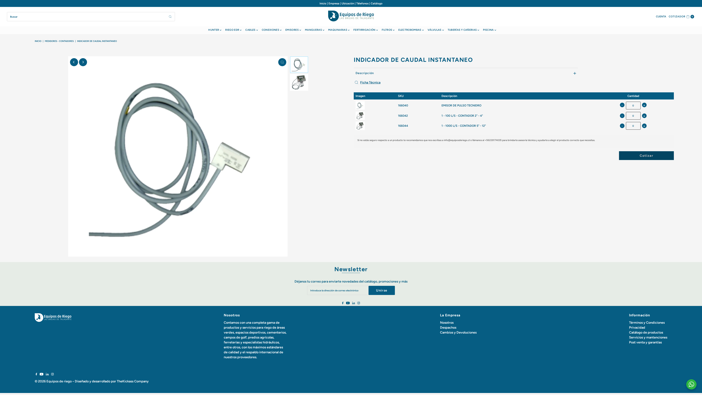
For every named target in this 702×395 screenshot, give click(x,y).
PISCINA (488, 29)
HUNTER (213, 29)
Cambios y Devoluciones (458, 332)
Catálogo (376, 3)
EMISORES (292, 29)
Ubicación (347, 3)
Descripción (365, 73)
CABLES (250, 29)
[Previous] (74, 62)
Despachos (448, 328)
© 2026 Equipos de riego (53, 381)
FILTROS (387, 29)
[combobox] (91, 16)
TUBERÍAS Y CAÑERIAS (462, 29)
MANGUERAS (313, 29)
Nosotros (447, 323)
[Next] (83, 62)
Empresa (334, 3)
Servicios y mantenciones (648, 337)
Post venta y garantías (645, 342)
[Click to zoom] (282, 62)
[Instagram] (358, 303)
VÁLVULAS (434, 29)
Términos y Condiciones (647, 323)
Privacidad (637, 328)
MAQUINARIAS (337, 29)
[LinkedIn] (353, 303)
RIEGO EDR (232, 29)
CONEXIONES (270, 29)
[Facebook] (343, 303)
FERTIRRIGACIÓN (364, 29)
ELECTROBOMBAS (409, 29)
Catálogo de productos (646, 332)
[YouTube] (348, 303)
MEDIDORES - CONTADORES (59, 41)
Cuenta (661, 16)
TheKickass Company (133, 381)
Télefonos (362, 3)
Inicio (323, 3)
